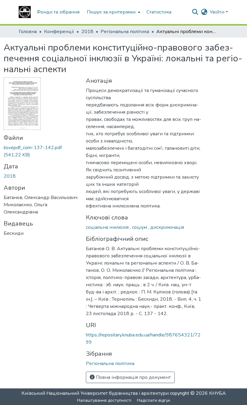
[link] (41, 151)
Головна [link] (28, 31)
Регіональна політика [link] (125, 31)
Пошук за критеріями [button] (111, 12)
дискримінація (167, 227)
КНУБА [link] (217, 393)
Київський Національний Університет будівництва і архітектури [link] (95, 393)
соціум (140, 227)
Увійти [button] (218, 12)
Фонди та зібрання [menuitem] (58, 12)
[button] (25, 12)
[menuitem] (113, 12)
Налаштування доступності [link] (104, 400)
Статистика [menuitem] (158, 12)
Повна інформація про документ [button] (133, 377)
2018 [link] (87, 31)
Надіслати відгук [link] (153, 400)
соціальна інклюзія (108, 227)
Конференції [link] (59, 31)
